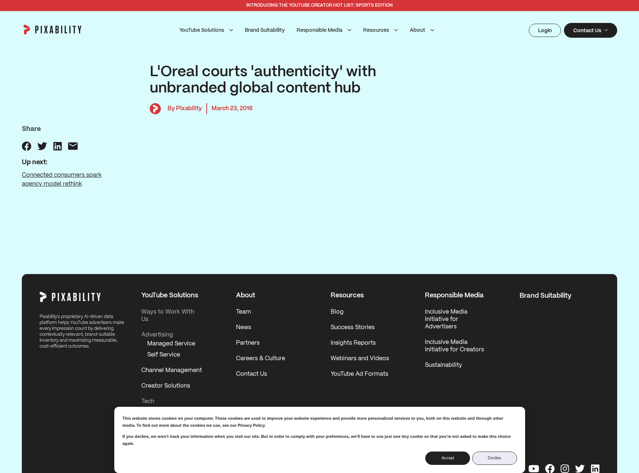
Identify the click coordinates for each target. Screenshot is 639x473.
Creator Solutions (165, 386)
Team (243, 312)
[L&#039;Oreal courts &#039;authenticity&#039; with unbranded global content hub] (26, 146)
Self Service (163, 355)
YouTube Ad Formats (359, 374)
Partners (248, 343)
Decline (494, 458)
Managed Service (171, 344)
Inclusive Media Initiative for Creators (454, 345)
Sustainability (443, 365)
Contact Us (251, 374)
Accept (448, 458)
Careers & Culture (260, 358)
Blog (337, 312)
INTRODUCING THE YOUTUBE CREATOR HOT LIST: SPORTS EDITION (319, 5)
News (243, 327)
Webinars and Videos (360, 358)
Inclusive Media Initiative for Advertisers (446, 319)
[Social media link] (533, 468)
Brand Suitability (265, 30)
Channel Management (171, 370)
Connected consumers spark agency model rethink (62, 179)
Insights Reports (353, 343)
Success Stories (353, 327)
